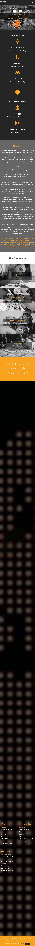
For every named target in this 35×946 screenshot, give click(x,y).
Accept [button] (27, 943)
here (22, 943)
